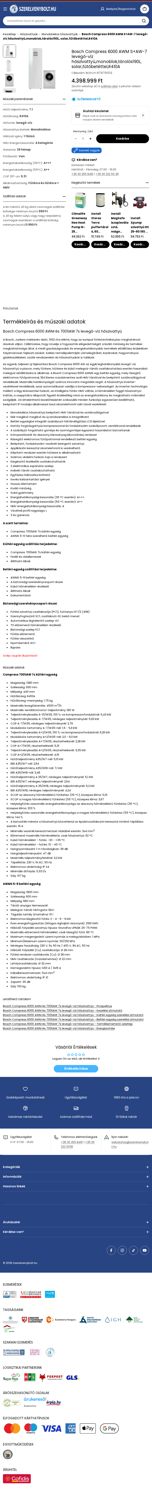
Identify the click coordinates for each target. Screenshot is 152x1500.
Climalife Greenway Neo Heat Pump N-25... (79, 222)
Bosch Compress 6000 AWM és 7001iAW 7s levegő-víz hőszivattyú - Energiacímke (59, 1028)
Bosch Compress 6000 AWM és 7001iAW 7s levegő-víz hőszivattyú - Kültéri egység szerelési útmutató (73, 1015)
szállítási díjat (109, 86)
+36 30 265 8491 (82, 174)
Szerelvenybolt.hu (25, 1263)
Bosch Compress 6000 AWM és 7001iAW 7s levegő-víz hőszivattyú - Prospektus (57, 1006)
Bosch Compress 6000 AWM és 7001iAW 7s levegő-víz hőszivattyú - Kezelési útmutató (62, 1010)
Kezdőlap (9, 34)
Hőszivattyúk (29, 34)
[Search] (144, 21)
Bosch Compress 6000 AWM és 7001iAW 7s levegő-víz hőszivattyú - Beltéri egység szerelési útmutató (73, 1019)
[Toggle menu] (5, 9)
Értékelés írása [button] (76, 1068)
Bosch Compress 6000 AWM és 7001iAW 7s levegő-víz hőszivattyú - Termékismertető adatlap (68, 1024)
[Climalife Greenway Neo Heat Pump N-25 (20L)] (81, 200)
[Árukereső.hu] (13, 1402)
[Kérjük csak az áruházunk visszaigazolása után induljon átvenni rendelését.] (143, 115)
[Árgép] (55, 1402)
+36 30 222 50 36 (107, 174)
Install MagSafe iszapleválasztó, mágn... (119, 222)
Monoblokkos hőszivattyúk (60, 34)
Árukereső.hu (30, 1406)
